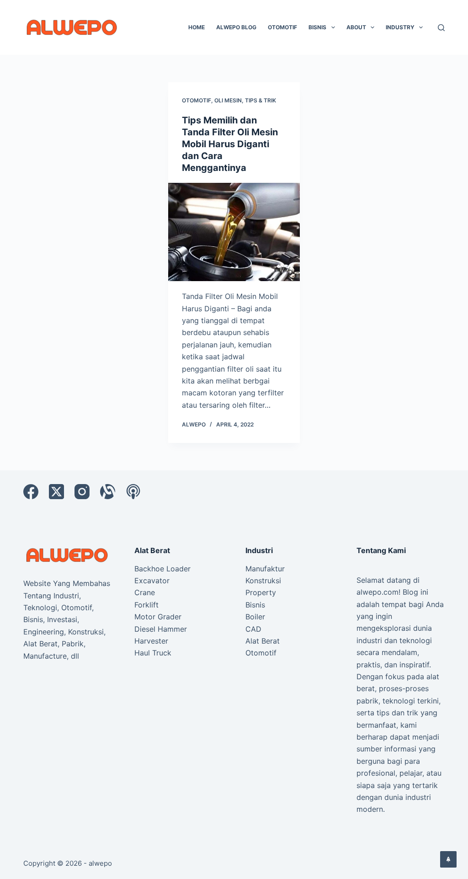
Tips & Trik (260, 100)
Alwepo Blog (236, 27)
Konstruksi (263, 580)
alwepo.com (377, 592)
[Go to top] (448, 859)
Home (196, 27)
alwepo (100, 863)
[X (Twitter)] (56, 491)
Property (260, 592)
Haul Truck (152, 652)
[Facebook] (30, 491)
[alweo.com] (67, 554)
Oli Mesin (228, 100)
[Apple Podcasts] (133, 491)
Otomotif (282, 27)
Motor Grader (157, 616)
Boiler (255, 616)
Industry (400, 27)
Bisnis (317, 27)
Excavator (152, 580)
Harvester (151, 640)
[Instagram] (82, 491)
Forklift (146, 604)
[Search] (441, 27)
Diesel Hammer (160, 629)
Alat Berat (262, 640)
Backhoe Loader (162, 568)
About (356, 27)
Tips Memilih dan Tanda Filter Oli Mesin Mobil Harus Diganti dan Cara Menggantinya (230, 144)
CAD (253, 629)
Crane (144, 592)
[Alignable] (107, 491)
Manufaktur (265, 568)
